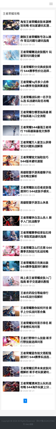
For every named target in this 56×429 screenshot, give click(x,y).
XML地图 (29, 424)
